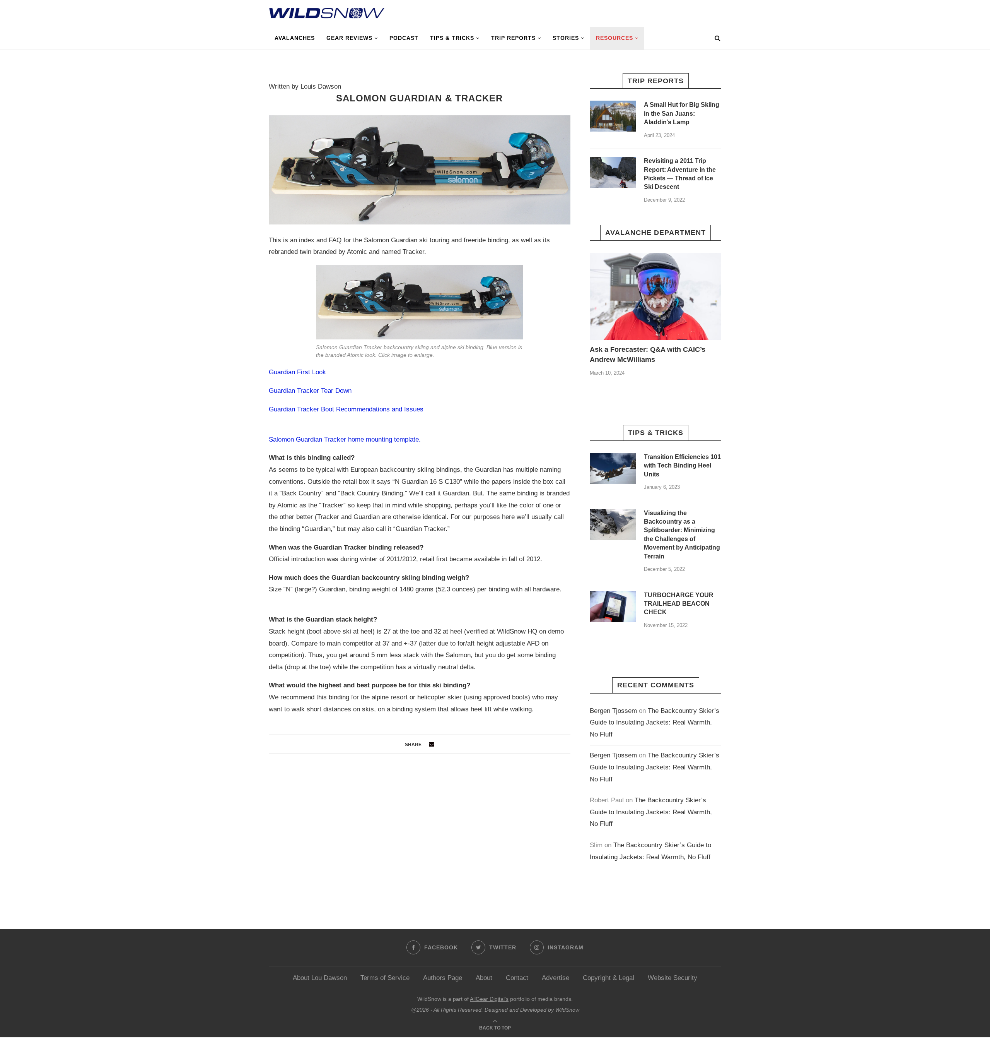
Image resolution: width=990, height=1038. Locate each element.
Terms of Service (385, 977)
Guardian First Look (297, 372)
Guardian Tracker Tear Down (310, 390)
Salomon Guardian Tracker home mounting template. (345, 439)
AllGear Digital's (489, 999)
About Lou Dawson (320, 977)
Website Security (672, 977)
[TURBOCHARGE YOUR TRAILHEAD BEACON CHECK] (613, 606)
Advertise (555, 977)
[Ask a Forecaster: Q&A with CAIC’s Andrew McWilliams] (655, 297)
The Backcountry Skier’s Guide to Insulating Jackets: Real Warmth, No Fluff (654, 722)
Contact (517, 977)
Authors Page (442, 977)
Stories (566, 38)
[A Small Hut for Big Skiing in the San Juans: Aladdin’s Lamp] (613, 116)
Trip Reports (513, 38)
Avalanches (295, 38)
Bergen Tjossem (613, 710)
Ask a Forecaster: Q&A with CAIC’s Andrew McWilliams (647, 354)
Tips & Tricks (452, 38)
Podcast (403, 38)
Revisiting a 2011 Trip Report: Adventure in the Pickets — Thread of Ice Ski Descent (680, 174)
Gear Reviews (349, 38)
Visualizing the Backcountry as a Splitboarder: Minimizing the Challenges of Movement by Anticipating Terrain (682, 535)
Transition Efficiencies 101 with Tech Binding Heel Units (682, 466)
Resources (614, 38)
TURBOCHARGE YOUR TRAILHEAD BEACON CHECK (678, 604)
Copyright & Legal (608, 977)
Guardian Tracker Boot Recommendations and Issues (346, 409)
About (484, 977)
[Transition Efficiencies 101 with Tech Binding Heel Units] (613, 468)
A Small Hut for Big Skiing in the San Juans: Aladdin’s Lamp (681, 113)
